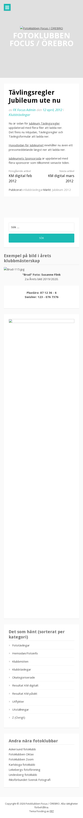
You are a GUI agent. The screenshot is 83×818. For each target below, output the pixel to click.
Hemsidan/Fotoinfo (25, 653)
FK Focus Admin (24, 110)
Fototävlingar (21, 645)
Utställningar (20, 709)
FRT (52, 811)
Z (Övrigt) (18, 717)
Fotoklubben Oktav (21, 754)
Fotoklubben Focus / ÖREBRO (41, 39)
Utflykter (18, 701)
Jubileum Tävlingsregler (44, 123)
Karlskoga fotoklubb (22, 764)
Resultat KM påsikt (24, 693)
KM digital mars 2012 (61, 176)
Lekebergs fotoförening (24, 770)
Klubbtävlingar (19, 114)
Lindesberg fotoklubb (23, 775)
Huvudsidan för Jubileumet (26, 145)
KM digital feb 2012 (20, 176)
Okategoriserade (23, 677)
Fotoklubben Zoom (21, 759)
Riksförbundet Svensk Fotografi (30, 780)
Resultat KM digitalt (25, 685)
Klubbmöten (20, 661)
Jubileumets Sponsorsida (25, 158)
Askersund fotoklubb (22, 749)
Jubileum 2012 (61, 190)
